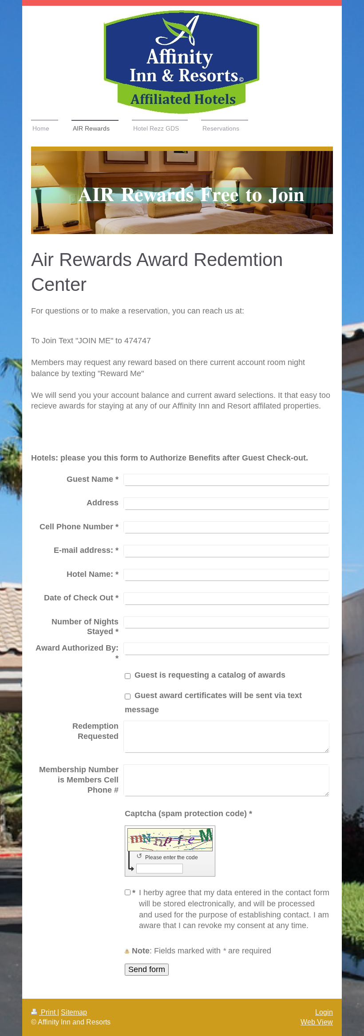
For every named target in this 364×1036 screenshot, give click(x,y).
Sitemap (74, 1012)
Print (48, 1012)
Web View (317, 1022)
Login (324, 1012)
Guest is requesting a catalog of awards (210, 675)
